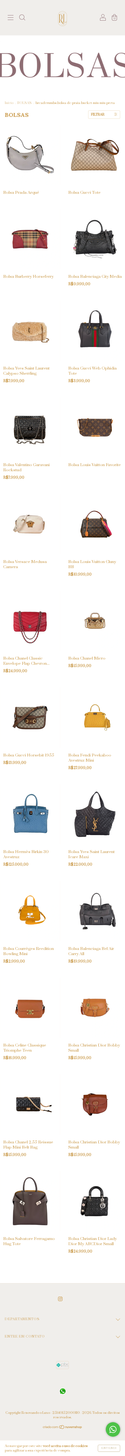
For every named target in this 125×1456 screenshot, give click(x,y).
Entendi (109, 1448)
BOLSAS (24, 103)
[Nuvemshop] (63, 1428)
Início (9, 103)
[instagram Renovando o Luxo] (60, 1298)
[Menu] (10, 18)
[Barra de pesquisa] (22, 18)
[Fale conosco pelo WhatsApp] (113, 1429)
